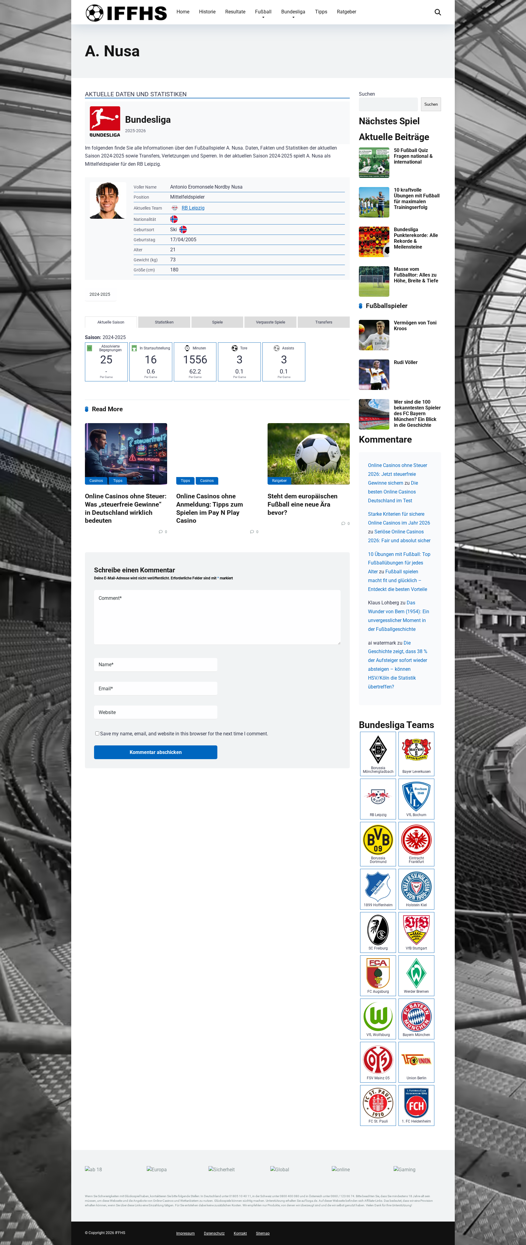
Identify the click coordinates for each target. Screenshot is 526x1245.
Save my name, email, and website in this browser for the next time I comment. (184, 734)
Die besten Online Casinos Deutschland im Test (393, 492)
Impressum (185, 1233)
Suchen (367, 94)
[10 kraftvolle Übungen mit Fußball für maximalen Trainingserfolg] (374, 216)
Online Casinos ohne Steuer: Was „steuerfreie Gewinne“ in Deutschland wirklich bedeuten (126, 508)
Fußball (263, 12)
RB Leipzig (193, 208)
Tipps (321, 12)
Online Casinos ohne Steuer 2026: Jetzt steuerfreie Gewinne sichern (397, 474)
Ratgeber (346, 12)
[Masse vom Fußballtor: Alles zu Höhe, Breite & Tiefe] (374, 295)
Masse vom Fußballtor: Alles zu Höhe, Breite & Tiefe (416, 275)
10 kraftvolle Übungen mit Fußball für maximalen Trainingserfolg (417, 198)
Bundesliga (293, 12)
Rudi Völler (406, 362)
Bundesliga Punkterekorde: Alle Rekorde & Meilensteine (416, 238)
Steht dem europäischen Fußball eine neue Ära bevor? (303, 504)
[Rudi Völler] (374, 388)
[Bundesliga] (217, 122)
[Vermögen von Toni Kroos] (374, 349)
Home (183, 12)
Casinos (96, 481)
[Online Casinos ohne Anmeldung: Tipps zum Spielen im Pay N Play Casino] (217, 454)
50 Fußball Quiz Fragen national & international (413, 156)
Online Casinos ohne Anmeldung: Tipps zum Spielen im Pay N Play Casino (209, 508)
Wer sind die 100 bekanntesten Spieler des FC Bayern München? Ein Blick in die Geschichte (417, 413)
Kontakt (240, 1233)
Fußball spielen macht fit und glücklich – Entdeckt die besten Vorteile (397, 580)
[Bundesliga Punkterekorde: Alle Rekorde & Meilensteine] (374, 255)
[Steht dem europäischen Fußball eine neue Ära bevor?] (309, 454)
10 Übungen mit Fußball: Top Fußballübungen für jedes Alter (399, 563)
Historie (207, 12)
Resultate (235, 12)
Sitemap (263, 1233)
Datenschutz (214, 1233)
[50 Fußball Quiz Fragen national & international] (374, 176)
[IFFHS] (126, 12)
